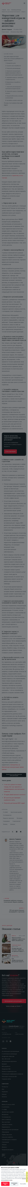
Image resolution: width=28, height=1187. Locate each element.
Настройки (23, 1184)
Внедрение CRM (6, 1069)
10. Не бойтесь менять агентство (13, 100)
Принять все (5, 1183)
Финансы (12, 824)
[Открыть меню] (24, 3)
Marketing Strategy (16, 10)
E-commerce (5, 1107)
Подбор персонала (7, 1134)
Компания (5, 1083)
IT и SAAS (5, 812)
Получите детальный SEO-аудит (14, 803)
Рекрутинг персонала (8, 818)
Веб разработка (6, 1066)
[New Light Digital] (7, 3)
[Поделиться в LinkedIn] (16, 831)
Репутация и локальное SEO (9, 1076)
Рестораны (19, 818)
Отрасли (4, 1101)
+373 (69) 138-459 (6, 1034)
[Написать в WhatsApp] (3, 1041)
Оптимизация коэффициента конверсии (12, 1074)
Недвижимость (6, 1127)
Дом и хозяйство (6, 1119)
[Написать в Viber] (6, 1041)
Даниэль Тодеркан (7, 29)
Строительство (16, 821)
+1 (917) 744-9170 (19, 1034)
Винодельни (5, 1114)
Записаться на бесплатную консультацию (14, 775)
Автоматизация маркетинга (9, 1061)
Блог (8, 10)
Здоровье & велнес (7, 1124)
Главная (4, 10)
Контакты (4, 1097)
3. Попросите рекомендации (12, 68)
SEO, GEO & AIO (6, 1059)
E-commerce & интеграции (9, 1054)
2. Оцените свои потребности (13, 65)
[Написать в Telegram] (10, 1041)
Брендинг (4, 1064)
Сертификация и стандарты (9, 1139)
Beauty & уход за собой (8, 1104)
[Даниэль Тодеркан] (6, 840)
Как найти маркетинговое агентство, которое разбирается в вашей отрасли (13, 58)
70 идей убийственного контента (14, 795)
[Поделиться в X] (12, 831)
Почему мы (5, 1087)
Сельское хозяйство (7, 1137)
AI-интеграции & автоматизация (10, 1051)
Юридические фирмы (7, 1149)
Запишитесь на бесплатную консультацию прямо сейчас (13, 767)
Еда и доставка (6, 1122)
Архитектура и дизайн (16, 812)
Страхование (6, 821)
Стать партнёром (10, 451)
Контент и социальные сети (9, 1071)
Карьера (4, 1094)
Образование (5, 1132)
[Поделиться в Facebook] (20, 831)
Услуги (4, 1048)
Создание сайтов (6, 1079)
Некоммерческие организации (10, 1129)
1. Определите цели (10, 63)
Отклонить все (14, 1183)
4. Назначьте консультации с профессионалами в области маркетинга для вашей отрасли (13, 73)
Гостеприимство (7, 815)
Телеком (5, 824)
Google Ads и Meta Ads (8, 1056)
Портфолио (5, 1091)
